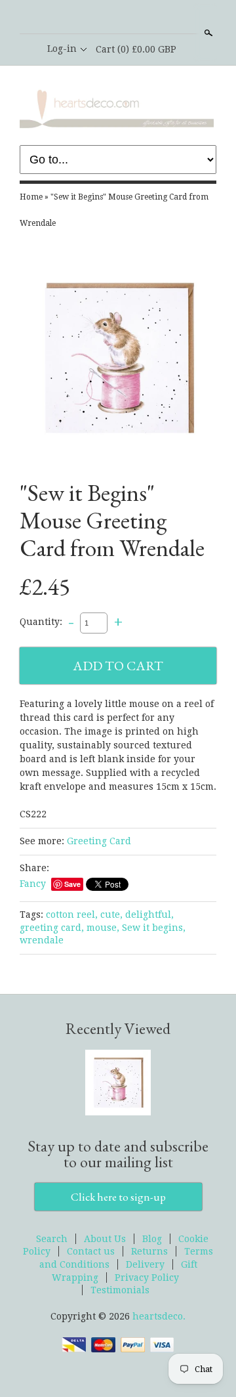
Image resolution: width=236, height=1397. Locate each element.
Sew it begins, (154, 927)
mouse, (103, 927)
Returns (149, 1251)
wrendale (42, 940)
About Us (105, 1239)
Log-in (62, 48)
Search (207, 33)
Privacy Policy (147, 1277)
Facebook (117, 18)
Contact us (91, 1251)
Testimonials (119, 1290)
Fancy (33, 883)
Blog (152, 1239)
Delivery (145, 1264)
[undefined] (118, 359)
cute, (111, 914)
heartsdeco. (159, 1316)
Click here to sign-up (118, 1197)
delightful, (149, 914)
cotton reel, (72, 914)
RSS (95, 18)
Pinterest (139, 18)
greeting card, (52, 927)
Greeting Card (99, 841)
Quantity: (41, 622)
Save (72, 884)
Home (31, 197)
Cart (136, 49)
